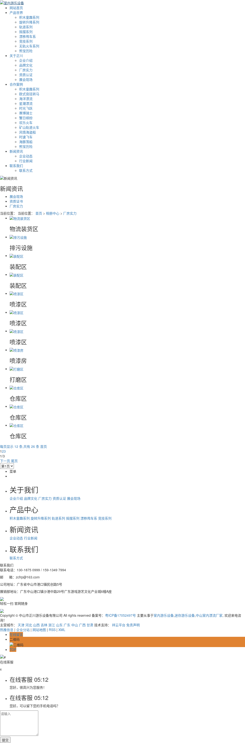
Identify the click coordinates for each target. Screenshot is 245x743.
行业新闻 (26, 160)
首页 (38, 213)
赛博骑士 (26, 113)
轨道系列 (26, 26)
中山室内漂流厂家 (209, 615)
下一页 (5, 460)
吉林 (44, 624)
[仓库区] (16, 387)
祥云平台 (118, 624)
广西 (82, 624)
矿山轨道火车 (29, 127)
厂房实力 (26, 69)
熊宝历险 (26, 50)
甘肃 (90, 624)
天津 (21, 624)
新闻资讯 (16, 151)
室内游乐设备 (164, 615)
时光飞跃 (26, 108)
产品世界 (16, 12)
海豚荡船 (26, 141)
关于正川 (16, 55)
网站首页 (16, 7)
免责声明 (133, 624)
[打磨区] (16, 368)
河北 (28, 624)
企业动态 (26, 156)
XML (61, 629)
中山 (74, 624)
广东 (67, 624)
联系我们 (16, 165)
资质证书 (16, 201)
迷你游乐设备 (185, 615)
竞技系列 (26, 41)
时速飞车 (26, 136)
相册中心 (52, 213)
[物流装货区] (20, 218)
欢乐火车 (26, 122)
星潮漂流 (26, 103)
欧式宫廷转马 (29, 93)
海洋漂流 (26, 98)
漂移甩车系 (27, 36)
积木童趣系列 (29, 17)
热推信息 (6, 629)
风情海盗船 (27, 132)
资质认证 (26, 74)
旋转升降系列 (29, 22)
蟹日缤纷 (26, 117)
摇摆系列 (26, 31)
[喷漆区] (16, 293)
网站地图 (39, 629)
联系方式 (26, 170)
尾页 (14, 460)
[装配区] (16, 255)
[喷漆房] (16, 349)
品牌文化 (26, 65)
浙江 (51, 624)
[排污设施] (18, 236)
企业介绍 (26, 60)
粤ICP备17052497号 (120, 615)
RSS (52, 629)
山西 (36, 624)
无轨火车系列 (29, 46)
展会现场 (26, 79)
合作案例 (16, 84)
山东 (59, 624)
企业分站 (23, 629)
